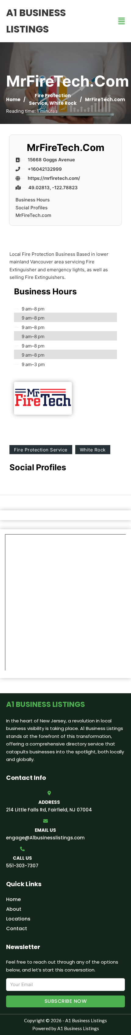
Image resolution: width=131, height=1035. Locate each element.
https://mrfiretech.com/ (54, 178)
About (13, 909)
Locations (18, 918)
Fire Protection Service (41, 450)
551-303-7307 (22, 865)
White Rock (62, 103)
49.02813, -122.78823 (53, 187)
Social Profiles (32, 208)
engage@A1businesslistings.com (45, 838)
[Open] (121, 21)
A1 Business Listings (36, 21)
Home (13, 99)
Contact (16, 928)
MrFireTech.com (33, 215)
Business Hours (33, 200)
